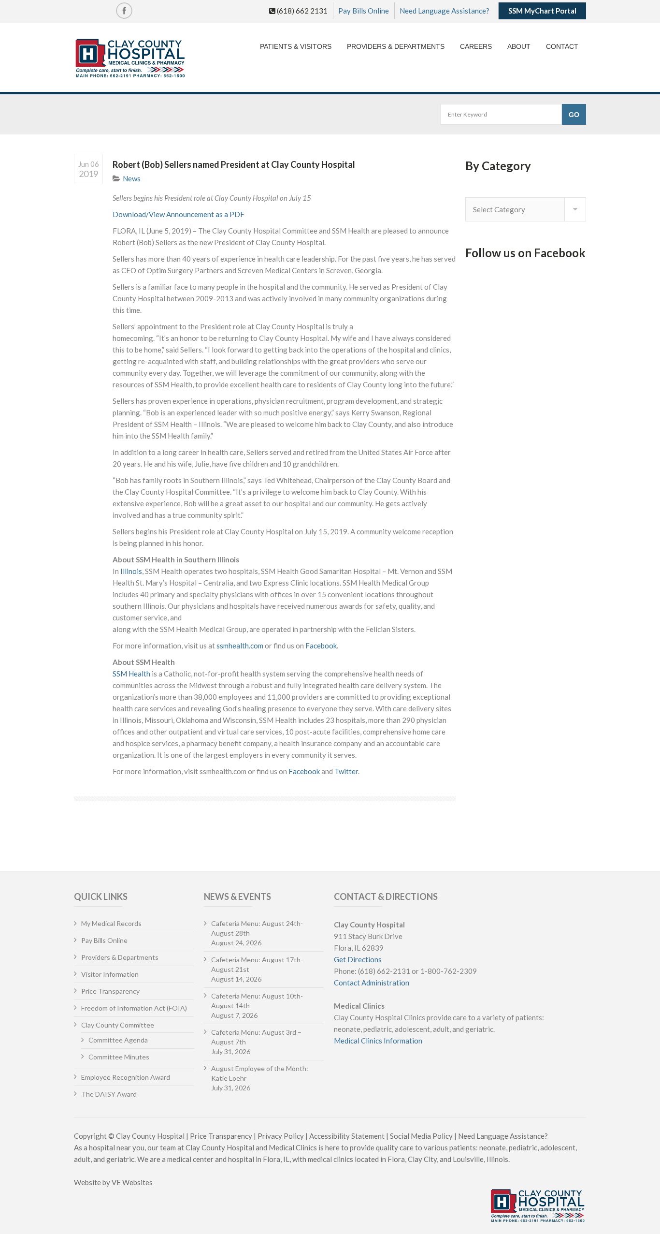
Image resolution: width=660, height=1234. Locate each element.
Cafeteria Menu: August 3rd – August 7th (256, 1037)
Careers (476, 46)
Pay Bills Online (363, 10)
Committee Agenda (118, 1040)
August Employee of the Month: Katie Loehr (259, 1073)
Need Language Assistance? (444, 10)
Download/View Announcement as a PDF (178, 214)
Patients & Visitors (295, 46)
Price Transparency (110, 991)
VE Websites (132, 1182)
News (132, 178)
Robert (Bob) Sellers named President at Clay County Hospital (234, 164)
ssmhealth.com (239, 645)
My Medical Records (111, 923)
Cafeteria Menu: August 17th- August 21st (257, 964)
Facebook (321, 645)
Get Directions (358, 959)
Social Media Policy (421, 1135)
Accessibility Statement (347, 1135)
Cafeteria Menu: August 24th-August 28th (257, 928)
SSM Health (131, 673)
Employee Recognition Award (125, 1077)
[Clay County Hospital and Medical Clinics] (130, 59)
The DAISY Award (109, 1094)
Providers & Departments (396, 46)
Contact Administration (371, 982)
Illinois (131, 571)
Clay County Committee (117, 1025)
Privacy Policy (281, 1135)
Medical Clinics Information (378, 1040)
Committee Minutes (118, 1057)
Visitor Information (110, 974)
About (519, 46)
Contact (562, 46)
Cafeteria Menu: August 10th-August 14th (257, 1001)
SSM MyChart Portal (542, 10)
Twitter (346, 771)
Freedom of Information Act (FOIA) (134, 1008)
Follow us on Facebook (525, 253)
